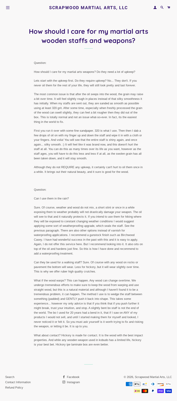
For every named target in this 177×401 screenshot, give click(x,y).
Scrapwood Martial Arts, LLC (88, 7)
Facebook (73, 377)
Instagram (73, 382)
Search (9, 377)
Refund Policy (14, 387)
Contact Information (18, 382)
